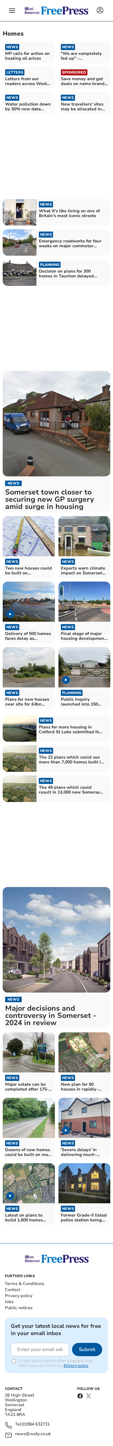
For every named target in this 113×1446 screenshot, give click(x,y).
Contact (12, 1290)
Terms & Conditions (24, 1284)
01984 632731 (36, 1424)
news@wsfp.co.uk (33, 1434)
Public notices (19, 1308)
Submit (87, 1349)
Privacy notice (76, 1365)
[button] (12, 10)
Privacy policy (18, 1296)
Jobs (9, 1302)
